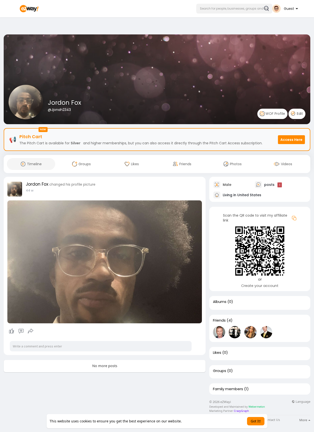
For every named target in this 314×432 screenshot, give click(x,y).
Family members (228, 389)
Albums (219, 302)
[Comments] (21, 331)
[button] (234, 9)
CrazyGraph (241, 411)
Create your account (259, 285)
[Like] (21, 331)
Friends (219, 320)
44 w (30, 190)
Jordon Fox (64, 102)
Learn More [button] (192, 421)
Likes (217, 353)
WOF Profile (274, 113)
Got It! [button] (256, 421)
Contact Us (272, 419)
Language (302, 401)
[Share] (30, 331)
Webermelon (257, 406)
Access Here (291, 139)
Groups (219, 371)
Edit (299, 113)
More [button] (303, 420)
